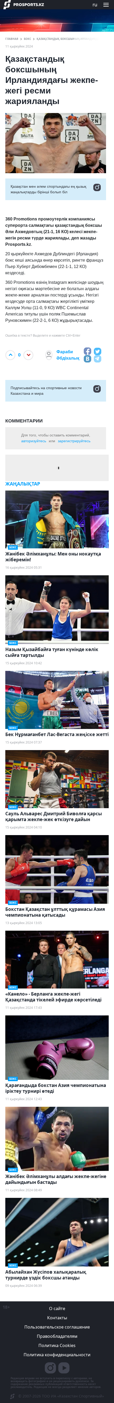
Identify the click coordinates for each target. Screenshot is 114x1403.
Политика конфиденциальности (57, 1355)
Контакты (57, 1318)
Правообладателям (57, 1336)
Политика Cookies (57, 1345)
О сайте (57, 1308)
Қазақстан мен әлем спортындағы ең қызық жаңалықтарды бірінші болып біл (48, 189)
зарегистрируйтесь (74, 441)
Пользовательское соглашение (57, 1327)
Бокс (27, 39)
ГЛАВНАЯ (11, 39)
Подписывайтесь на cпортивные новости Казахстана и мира (46, 391)
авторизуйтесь (33, 441)
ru (95, 4)
